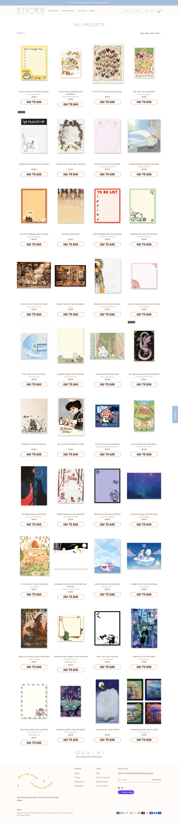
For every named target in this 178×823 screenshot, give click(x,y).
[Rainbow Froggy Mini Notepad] (144, 205)
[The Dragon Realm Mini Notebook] (144, 346)
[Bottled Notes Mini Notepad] (107, 135)
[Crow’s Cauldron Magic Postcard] (34, 628)
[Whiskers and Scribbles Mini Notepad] (71, 628)
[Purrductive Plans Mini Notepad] (34, 135)
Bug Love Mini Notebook (144, 92)
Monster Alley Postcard (144, 657)
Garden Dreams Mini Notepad (70, 374)
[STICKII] (31, 11)
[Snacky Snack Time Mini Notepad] (34, 63)
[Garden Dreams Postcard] (107, 346)
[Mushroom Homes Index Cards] (144, 701)
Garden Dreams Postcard (107, 374)
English (19, 810)
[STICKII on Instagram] (122, 787)
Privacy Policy (102, 786)
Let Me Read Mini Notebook (107, 444)
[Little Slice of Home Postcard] (34, 556)
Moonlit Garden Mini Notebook (70, 730)
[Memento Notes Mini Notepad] (107, 276)
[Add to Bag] (34, 102)
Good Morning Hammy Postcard (144, 164)
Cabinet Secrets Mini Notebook (70, 304)
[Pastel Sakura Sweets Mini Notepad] (144, 276)
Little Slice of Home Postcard (34, 584)
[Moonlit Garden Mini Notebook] (71, 701)
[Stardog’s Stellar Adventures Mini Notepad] (71, 556)
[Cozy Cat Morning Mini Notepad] (34, 205)
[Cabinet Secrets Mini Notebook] (71, 276)
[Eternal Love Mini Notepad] (34, 415)
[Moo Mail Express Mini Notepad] (34, 701)
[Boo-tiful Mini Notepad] (107, 628)
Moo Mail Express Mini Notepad (34, 730)
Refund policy (102, 782)
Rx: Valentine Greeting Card (71, 444)
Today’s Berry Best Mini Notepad (107, 234)
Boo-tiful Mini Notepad (107, 657)
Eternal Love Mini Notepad (34, 444)
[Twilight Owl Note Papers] (107, 701)
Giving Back (79, 782)
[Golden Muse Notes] (71, 205)
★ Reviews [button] (175, 414)
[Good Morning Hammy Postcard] (144, 135)
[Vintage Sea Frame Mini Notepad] (71, 135)
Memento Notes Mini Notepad (107, 304)
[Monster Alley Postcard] (144, 628)
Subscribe (156, 780)
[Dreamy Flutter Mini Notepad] (107, 485)
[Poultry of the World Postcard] (107, 63)
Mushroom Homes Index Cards (144, 730)
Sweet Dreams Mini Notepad (107, 584)
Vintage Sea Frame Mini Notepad (70, 164)
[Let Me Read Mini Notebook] (107, 415)
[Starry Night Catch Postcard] (144, 556)
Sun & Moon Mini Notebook (144, 444)
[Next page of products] (103, 753)
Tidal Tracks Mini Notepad (34, 374)
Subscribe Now (132, 11)
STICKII (31, 813)
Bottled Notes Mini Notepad (107, 164)
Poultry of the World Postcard (107, 92)
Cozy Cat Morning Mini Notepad (33, 234)
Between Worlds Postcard (34, 514)
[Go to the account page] (151, 11)
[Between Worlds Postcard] (34, 485)
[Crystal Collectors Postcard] (34, 276)
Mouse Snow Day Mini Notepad (70, 514)
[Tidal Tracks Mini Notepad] (34, 346)
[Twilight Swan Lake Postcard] (144, 485)
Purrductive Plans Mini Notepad (34, 164)
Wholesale (79, 786)
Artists (77, 777)
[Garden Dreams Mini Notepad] (71, 346)
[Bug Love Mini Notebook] (144, 63)
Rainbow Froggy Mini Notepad (144, 234)
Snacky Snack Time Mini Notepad (34, 92)
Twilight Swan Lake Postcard (144, 514)
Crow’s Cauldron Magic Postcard (33, 657)
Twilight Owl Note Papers (107, 730)
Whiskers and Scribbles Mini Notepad (70, 657)
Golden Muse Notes (71, 234)
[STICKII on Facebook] (119, 787)
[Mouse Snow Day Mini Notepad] (71, 485)
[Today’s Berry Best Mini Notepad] (107, 205)
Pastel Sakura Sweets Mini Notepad (144, 304)
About (77, 773)
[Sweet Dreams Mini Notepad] (107, 556)
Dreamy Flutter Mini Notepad (107, 514)
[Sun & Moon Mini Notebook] (144, 415)
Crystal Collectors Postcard (33, 304)
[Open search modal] (147, 11)
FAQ (98, 773)
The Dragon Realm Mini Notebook (144, 374)
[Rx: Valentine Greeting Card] (71, 415)
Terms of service (103, 777)
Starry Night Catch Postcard (144, 584)
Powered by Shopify (23, 815)
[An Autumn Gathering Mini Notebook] (71, 63)
